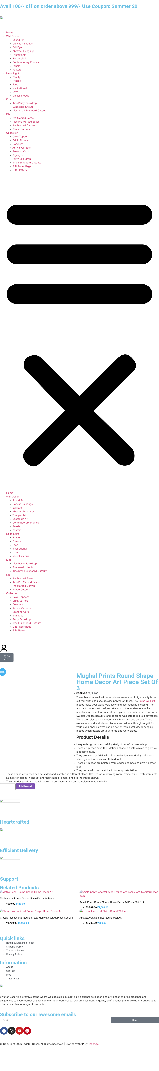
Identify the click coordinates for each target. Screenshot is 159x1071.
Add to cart (25, 786)
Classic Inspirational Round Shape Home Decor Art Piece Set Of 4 (36, 917)
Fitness (16, 80)
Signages (17, 155)
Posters (16, 69)
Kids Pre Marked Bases (25, 121)
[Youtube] (19, 1031)
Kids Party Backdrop (24, 103)
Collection (12, 132)
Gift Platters (19, 170)
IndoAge (94, 1043)
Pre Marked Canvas (23, 125)
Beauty (16, 77)
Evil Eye (17, 47)
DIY (8, 114)
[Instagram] (12, 1031)
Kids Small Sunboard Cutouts (29, 110)
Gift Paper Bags (21, 166)
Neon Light (12, 73)
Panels (16, 65)
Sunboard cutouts (22, 106)
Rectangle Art (20, 58)
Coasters (17, 143)
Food (15, 84)
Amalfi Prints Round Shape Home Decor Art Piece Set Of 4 (112, 902)
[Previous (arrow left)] (5, 535)
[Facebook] (4, 1031)
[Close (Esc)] (148, 3)
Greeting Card (20, 151)
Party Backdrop (21, 158)
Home (9, 32)
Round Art (18, 39)
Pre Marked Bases (23, 117)
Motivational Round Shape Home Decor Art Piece (27, 898)
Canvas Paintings (22, 43)
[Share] (142, 3)
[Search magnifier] (153, 1061)
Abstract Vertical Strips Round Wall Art (100, 917)
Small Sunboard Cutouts (26, 162)
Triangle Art (19, 54)
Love (15, 91)
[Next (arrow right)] (153, 535)
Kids (8, 99)
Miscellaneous (20, 95)
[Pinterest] (27, 1031)
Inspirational (19, 88)
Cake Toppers (20, 136)
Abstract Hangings (23, 51)
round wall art (147, 700)
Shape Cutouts (21, 129)
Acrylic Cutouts (21, 147)
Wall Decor (12, 36)
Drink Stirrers (20, 140)
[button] (79, 331)
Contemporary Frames (25, 62)
